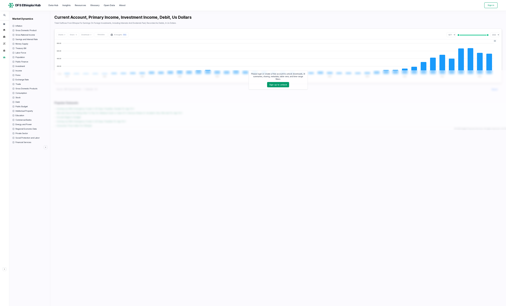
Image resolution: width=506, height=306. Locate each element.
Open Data (109, 5)
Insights (66, 5)
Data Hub (53, 5)
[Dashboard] (4, 24)
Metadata (101, 34)
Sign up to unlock (278, 84)
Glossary (94, 5)
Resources (80, 5)
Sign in (491, 5)
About (122, 5)
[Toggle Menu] (4, 269)
